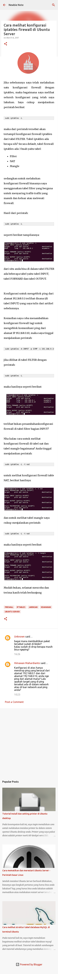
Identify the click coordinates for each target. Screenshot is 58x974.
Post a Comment (14, 702)
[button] (5, 44)
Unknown (19, 636)
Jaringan (33, 607)
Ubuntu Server (12, 612)
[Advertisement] (29, 742)
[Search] (53, 5)
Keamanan (46, 607)
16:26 (17, 654)
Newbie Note (16, 5)
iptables (21, 607)
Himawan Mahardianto (27, 663)
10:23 (17, 694)
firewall (9, 607)
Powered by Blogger (30, 964)
